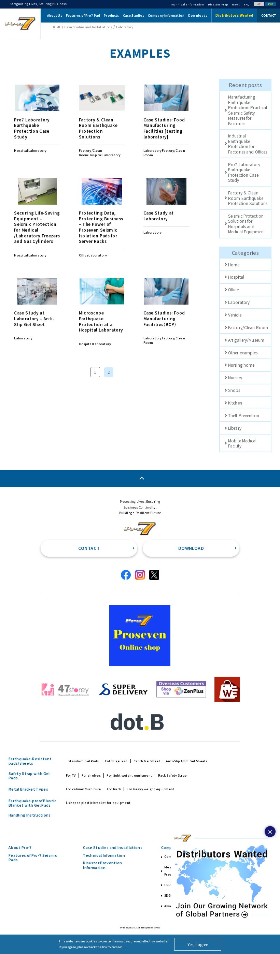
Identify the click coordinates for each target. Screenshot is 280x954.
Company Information (166, 16)
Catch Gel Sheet (147, 761)
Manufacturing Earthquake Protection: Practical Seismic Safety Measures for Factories (247, 110)
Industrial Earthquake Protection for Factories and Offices (247, 143)
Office (233, 289)
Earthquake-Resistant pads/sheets (30, 761)
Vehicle (234, 315)
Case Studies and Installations (112, 847)
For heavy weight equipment (150, 789)
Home (233, 264)
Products (111, 16)
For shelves (91, 775)
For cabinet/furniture (83, 789)
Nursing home (241, 365)
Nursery (235, 377)
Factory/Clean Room (248, 327)
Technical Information (104, 855)
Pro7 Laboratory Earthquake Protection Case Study (244, 172)
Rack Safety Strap (172, 775)
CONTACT (89, 548)
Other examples (243, 352)
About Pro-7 (20, 847)
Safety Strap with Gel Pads (29, 775)
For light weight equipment (129, 775)
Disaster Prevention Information (102, 865)
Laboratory (239, 302)
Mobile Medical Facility (242, 443)
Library (234, 428)
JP (259, 4)
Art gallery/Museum (246, 340)
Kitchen (235, 403)
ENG (271, 4)
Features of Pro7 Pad (83, 16)
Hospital (236, 277)
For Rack (114, 789)
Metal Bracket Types (28, 789)
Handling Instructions (30, 815)
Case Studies (133, 16)
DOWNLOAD (191, 548)
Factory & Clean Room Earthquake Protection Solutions (247, 198)
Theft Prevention (243, 415)
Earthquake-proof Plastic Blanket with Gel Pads (33, 803)
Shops (234, 390)
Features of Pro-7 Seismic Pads (33, 857)
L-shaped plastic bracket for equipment (98, 803)
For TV (71, 775)
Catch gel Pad (116, 761)
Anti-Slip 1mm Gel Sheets (186, 761)
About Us (54, 16)
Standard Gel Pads (83, 761)
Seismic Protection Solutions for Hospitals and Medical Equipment (246, 223)
